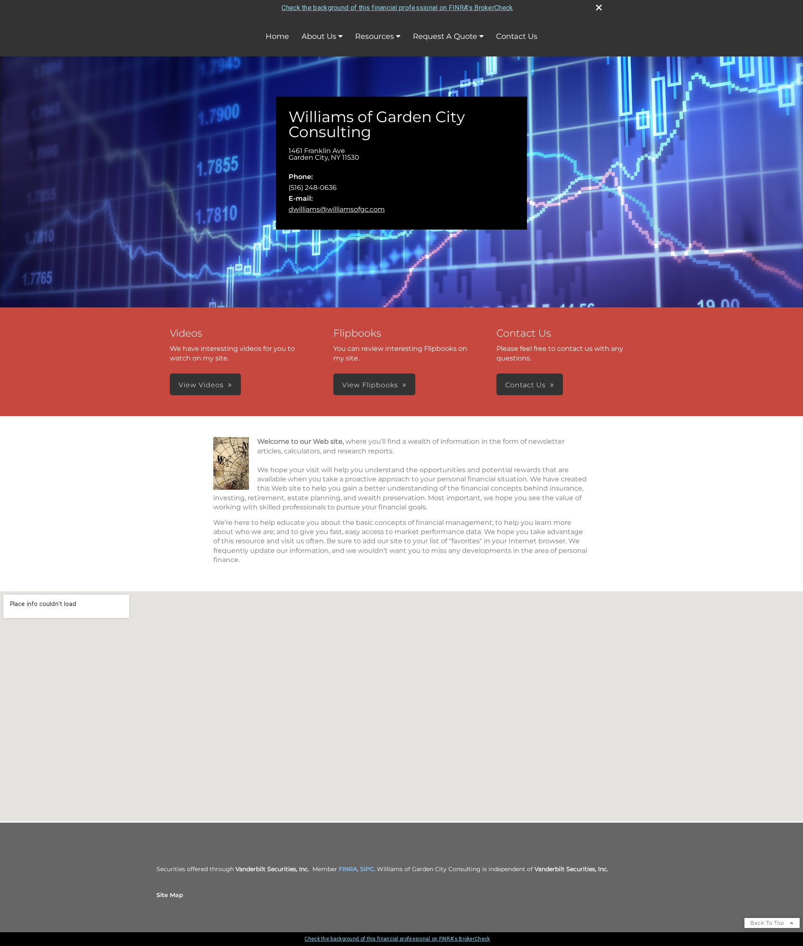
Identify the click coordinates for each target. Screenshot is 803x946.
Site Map (169, 895)
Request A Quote (445, 36)
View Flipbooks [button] (370, 385)
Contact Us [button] (525, 385)
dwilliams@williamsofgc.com (337, 209)
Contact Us (516, 36)
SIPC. (367, 869)
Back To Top (768, 923)
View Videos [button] (201, 385)
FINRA (348, 869)
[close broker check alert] (599, 7)
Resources (374, 36)
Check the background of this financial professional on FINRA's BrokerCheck (397, 8)
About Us (319, 36)
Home (277, 36)
